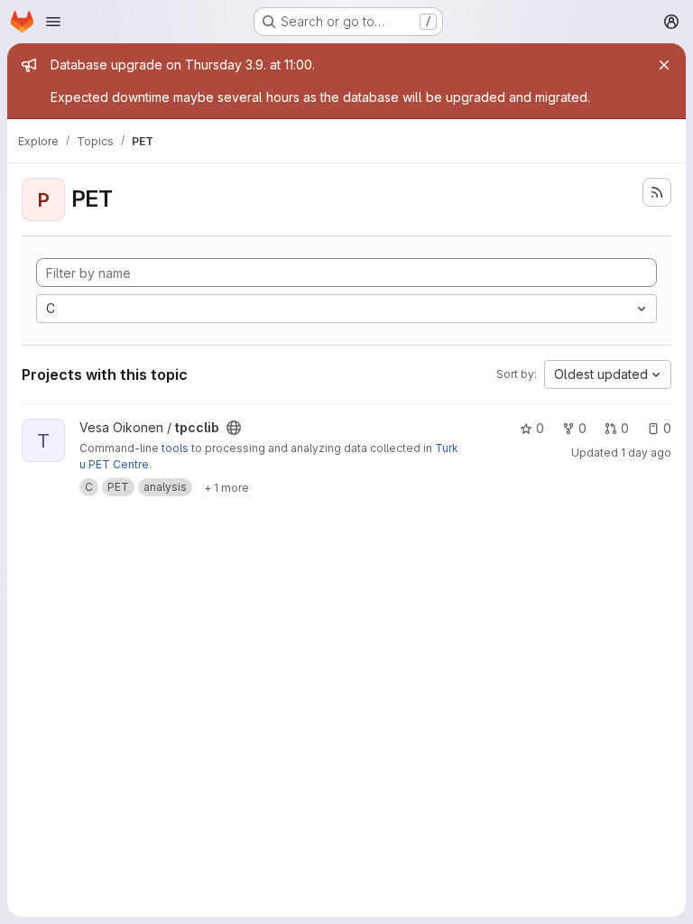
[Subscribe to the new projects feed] (656, 192)
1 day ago (646, 452)
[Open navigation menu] (53, 21)
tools (175, 448)
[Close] (664, 65)
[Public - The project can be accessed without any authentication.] (233, 427)
